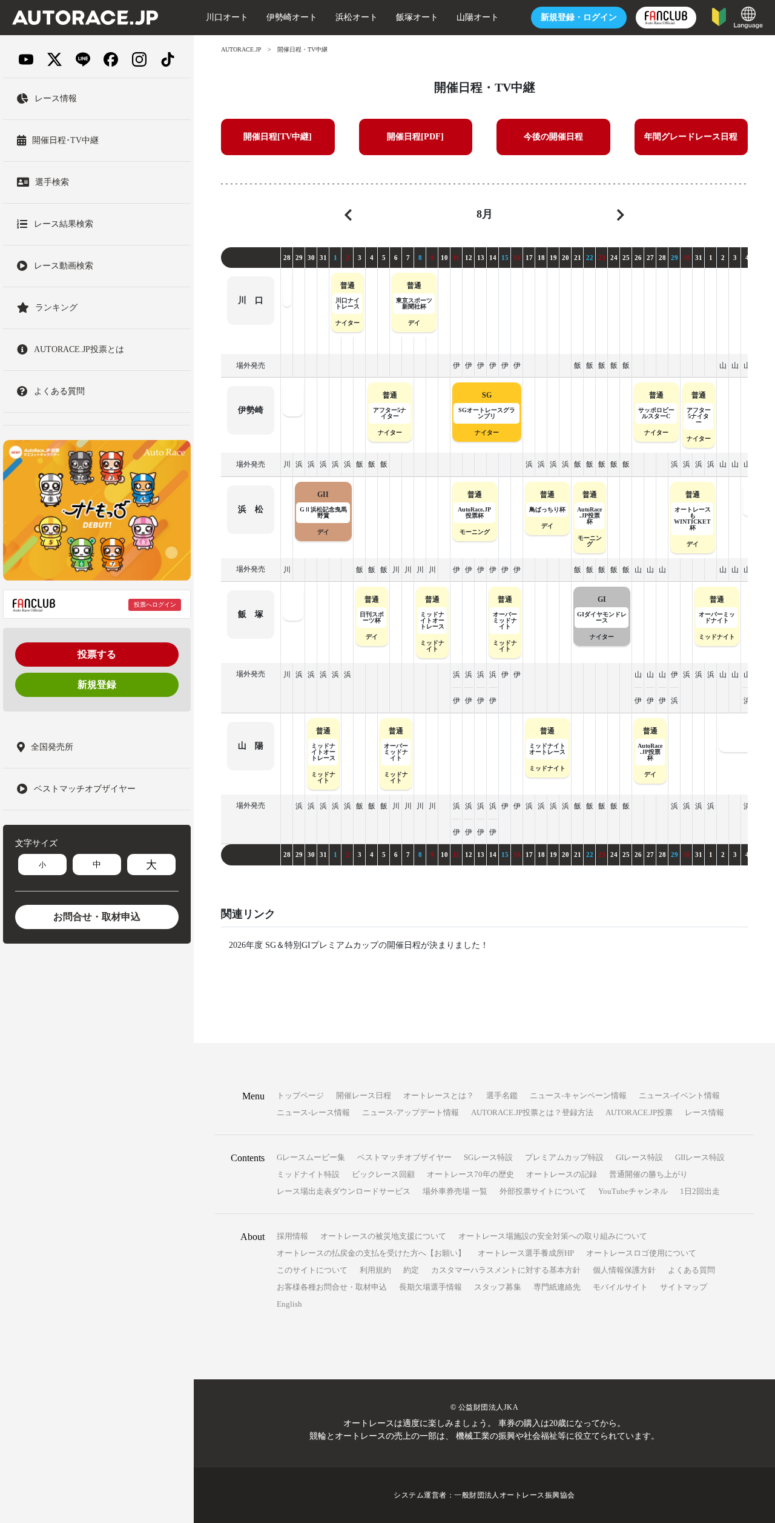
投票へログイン (155, 604)
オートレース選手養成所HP (526, 1253)
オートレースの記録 (561, 1174)
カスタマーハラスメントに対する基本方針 (506, 1270)
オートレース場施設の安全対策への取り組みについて (552, 1236)
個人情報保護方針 (624, 1270)
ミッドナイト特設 (308, 1174)
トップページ (300, 1095)
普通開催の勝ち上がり (648, 1174)
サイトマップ (683, 1286)
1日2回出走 (700, 1191)
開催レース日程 (363, 1095)
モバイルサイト (620, 1286)
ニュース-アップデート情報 (410, 1112)
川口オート (227, 17)
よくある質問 (691, 1270)
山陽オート (478, 17)
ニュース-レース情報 (313, 1112)
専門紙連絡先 (557, 1286)
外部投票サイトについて (543, 1191)
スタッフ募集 (497, 1286)
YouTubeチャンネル (633, 1191)
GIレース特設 (639, 1157)
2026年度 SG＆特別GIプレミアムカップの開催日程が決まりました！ (359, 945)
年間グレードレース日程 (690, 136)
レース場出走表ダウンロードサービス (344, 1191)
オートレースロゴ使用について (641, 1253)
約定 (411, 1270)
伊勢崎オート (291, 17)
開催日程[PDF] (415, 136)
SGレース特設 (488, 1157)
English (289, 1303)
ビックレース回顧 (383, 1174)
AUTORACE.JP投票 (639, 1112)
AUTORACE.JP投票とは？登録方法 (532, 1112)
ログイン (579, 17)
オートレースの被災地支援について (383, 1236)
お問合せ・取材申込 (96, 917)
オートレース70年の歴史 (470, 1174)
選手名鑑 (502, 1095)
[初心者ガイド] (719, 16)
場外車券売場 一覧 (455, 1191)
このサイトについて (312, 1270)
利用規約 (375, 1270)
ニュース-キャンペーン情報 (578, 1095)
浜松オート (356, 17)
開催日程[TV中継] (277, 136)
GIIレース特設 (700, 1157)
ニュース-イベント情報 (679, 1095)
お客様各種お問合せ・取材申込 (332, 1286)
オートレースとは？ (438, 1095)
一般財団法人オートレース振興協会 (514, 1495)
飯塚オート (417, 17)
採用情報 (292, 1236)
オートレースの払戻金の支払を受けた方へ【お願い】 (371, 1253)
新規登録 (97, 685)
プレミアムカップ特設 (564, 1157)
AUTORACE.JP (241, 49)
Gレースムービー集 (311, 1157)
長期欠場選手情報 (430, 1286)
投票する (97, 655)
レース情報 (704, 1112)
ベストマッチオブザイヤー (404, 1157)
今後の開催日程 (553, 136)
